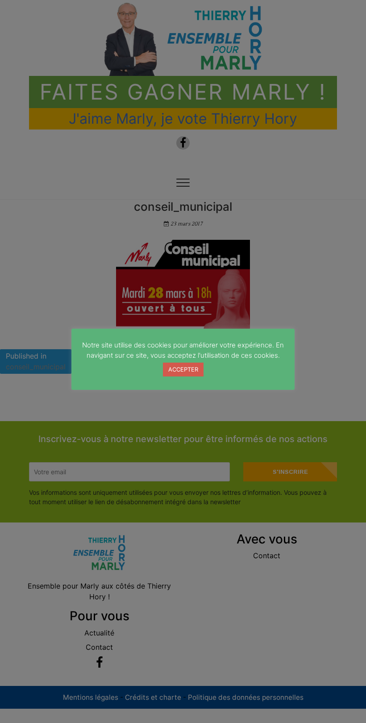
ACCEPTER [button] (183, 369)
